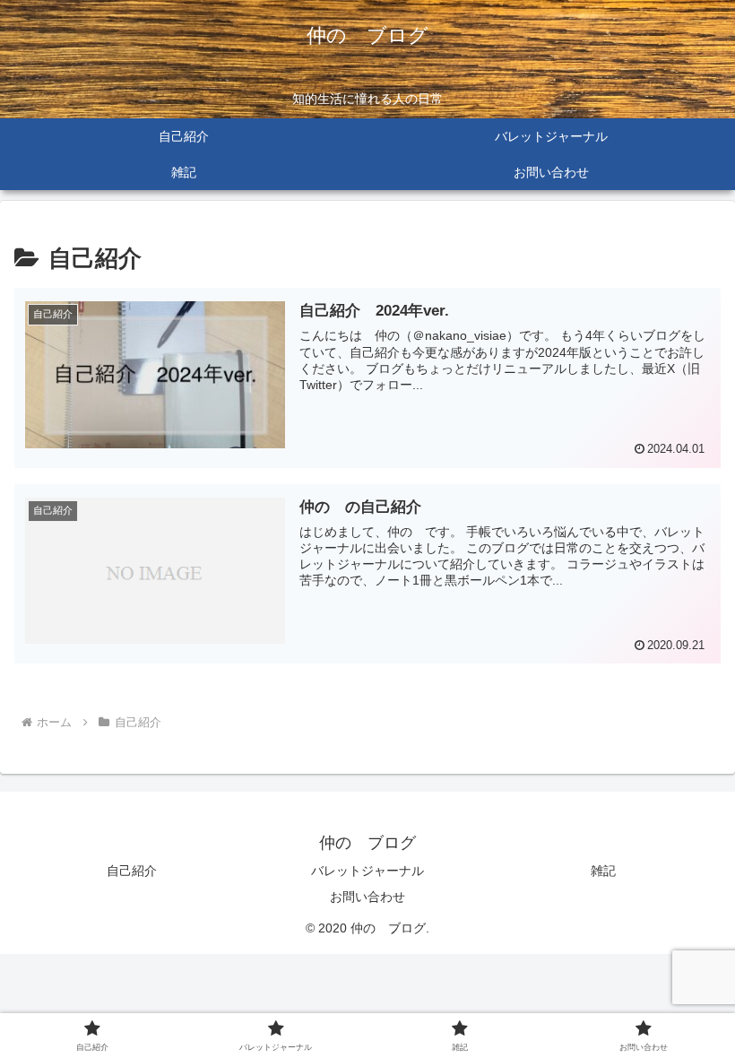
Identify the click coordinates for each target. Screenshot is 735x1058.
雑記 (603, 870)
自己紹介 (132, 870)
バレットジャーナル (367, 870)
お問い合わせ (367, 896)
